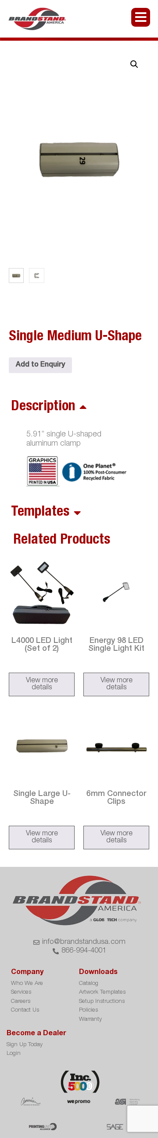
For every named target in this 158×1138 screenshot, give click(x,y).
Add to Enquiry (40, 365)
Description (43, 407)
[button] (134, 64)
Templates (40, 513)
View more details (42, 684)
